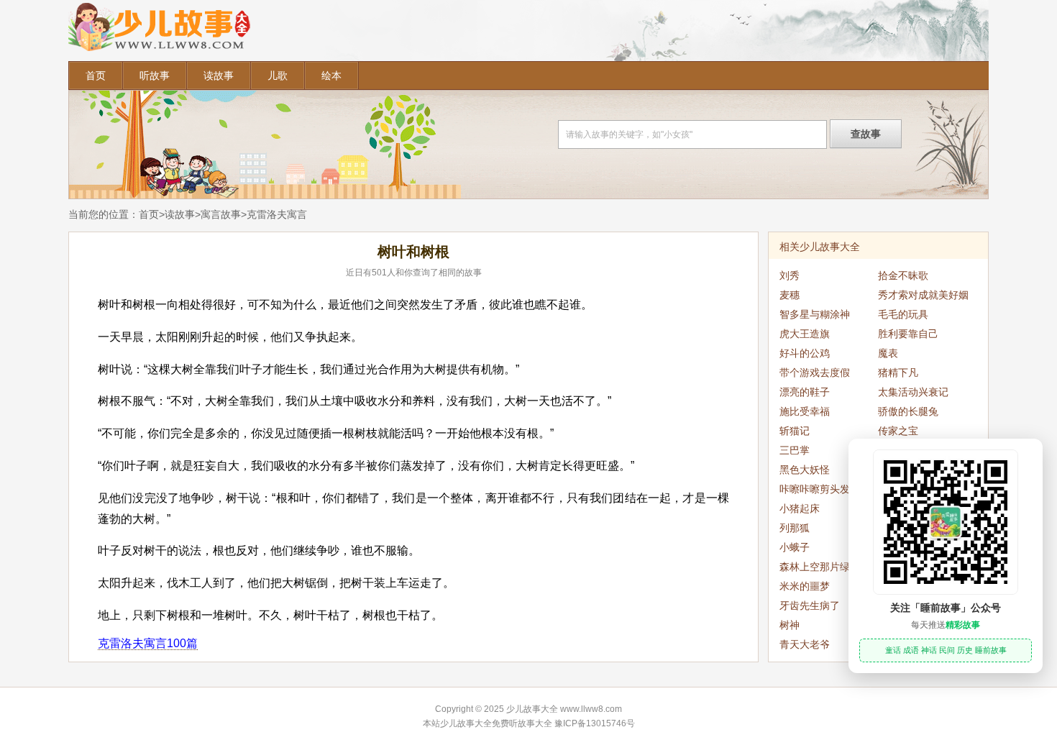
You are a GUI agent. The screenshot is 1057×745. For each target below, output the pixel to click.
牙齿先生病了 (809, 605)
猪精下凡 (898, 372)
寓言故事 (221, 214)
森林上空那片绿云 (819, 566)
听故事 (154, 75)
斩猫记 (794, 431)
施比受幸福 (804, 411)
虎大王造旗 (804, 333)
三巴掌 (794, 450)
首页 (96, 75)
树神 (789, 625)
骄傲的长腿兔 (908, 411)
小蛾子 (794, 547)
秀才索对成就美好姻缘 (923, 297)
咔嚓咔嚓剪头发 (814, 489)
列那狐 (794, 528)
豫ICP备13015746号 (594, 723)
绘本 (331, 75)
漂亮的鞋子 (804, 392)
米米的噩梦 (804, 586)
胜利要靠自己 (908, 333)
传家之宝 (898, 431)
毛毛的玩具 (903, 314)
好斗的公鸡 (804, 353)
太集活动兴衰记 (913, 392)
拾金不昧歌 (903, 275)
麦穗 (789, 295)
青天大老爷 (804, 644)
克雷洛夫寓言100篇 (148, 643)
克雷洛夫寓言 (277, 214)
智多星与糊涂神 (814, 314)
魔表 (888, 353)
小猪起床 (799, 508)
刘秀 (789, 275)
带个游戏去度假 (814, 372)
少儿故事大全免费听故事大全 (496, 723)
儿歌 (277, 75)
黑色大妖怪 (804, 469)
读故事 (218, 75)
